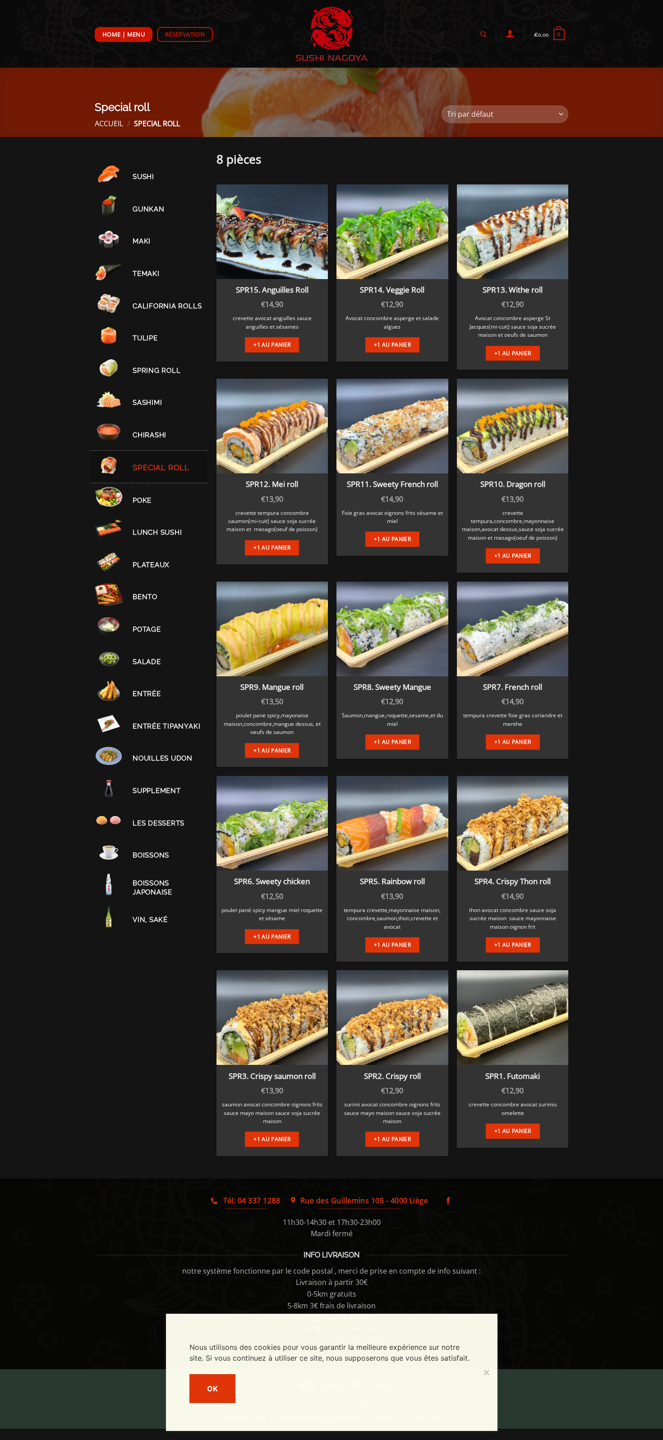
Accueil (109, 123)
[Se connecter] (510, 33)
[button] (549, 34)
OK (212, 1388)
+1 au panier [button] (271, 344)
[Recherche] (483, 34)
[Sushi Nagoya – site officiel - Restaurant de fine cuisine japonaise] (332, 33)
